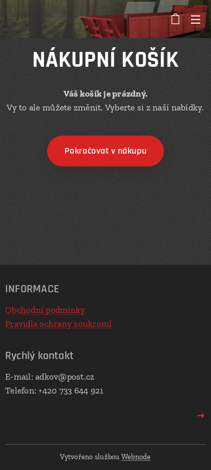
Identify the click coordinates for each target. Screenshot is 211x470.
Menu (195, 19)
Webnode (136, 457)
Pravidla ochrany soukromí (58, 323)
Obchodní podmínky (45, 310)
